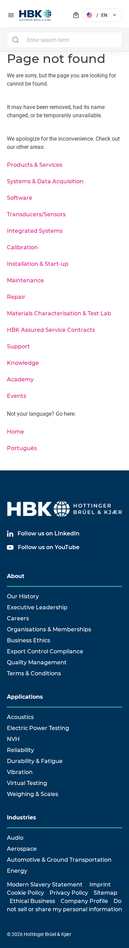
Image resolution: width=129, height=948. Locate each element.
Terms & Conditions (34, 673)
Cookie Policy (25, 893)
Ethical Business (32, 901)
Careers (18, 618)
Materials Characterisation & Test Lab (59, 313)
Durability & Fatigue (35, 761)
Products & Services (34, 165)
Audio (15, 838)
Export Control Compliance (45, 651)
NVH (13, 739)
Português (22, 448)
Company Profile (84, 901)
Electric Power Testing (38, 728)
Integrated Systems (35, 231)
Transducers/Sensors (36, 214)
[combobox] (64, 40)
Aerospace (22, 849)
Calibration (22, 247)
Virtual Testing (27, 783)
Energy (17, 871)
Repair (16, 297)
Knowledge (23, 363)
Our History (23, 596)
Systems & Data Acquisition (45, 181)
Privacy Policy (69, 893)
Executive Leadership (37, 607)
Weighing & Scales (32, 794)
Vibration (20, 772)
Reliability (20, 750)
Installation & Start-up (37, 264)
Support (18, 346)
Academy (20, 379)
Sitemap (105, 893)
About (15, 576)
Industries (21, 817)
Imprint (100, 884)
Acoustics (20, 717)
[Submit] (15, 39)
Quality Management (37, 662)
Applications (25, 697)
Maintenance (25, 280)
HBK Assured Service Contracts (51, 330)
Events (16, 396)
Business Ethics (28, 640)
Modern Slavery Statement (45, 884)
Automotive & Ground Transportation (59, 860)
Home (15, 431)
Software (19, 198)
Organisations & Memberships (49, 629)
